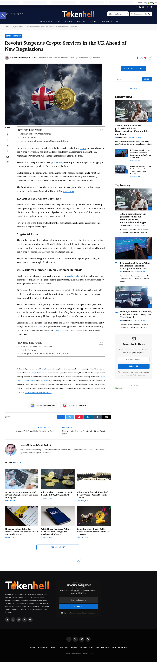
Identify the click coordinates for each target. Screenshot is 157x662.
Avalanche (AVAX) (14, 567)
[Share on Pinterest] (145, 58)
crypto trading (74, 275)
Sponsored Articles (29, 380)
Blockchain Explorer (50, 21)
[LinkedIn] (7, 145)
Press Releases (44, 380)
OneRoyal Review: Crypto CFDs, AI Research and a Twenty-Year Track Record (140, 170)
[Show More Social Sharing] (150, 58)
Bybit (40, 326)
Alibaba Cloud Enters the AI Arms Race (36, 658)
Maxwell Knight (122, 137)
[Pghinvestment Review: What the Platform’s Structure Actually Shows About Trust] (121, 153)
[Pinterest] (7, 151)
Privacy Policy (132, 375)
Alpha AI (133, 88)
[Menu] (6, 14)
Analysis (81, 21)
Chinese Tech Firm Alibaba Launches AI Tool (35, 431)
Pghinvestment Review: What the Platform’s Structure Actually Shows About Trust (140, 154)
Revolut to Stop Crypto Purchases (36, 133)
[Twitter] (7, 140)
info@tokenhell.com (38, 373)
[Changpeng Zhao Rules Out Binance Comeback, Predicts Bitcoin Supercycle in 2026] (21, 516)
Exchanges (106, 21)
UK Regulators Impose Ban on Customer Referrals (45, 140)
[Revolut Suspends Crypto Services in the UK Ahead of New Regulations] (58, 93)
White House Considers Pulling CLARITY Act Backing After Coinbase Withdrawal (56, 532)
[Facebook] (7, 134)
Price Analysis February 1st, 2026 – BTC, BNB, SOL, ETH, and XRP (57, 493)
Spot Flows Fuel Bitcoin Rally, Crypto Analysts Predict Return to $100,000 (93, 532)
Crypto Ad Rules (28, 137)
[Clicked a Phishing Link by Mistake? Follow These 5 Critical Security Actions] (94, 479)
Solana (67, 330)
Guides (93, 21)
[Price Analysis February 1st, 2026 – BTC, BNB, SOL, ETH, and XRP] (58, 479)
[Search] (151, 6)
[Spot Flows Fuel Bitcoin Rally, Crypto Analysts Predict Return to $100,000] (94, 516)
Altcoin (69, 21)
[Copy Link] (7, 162)
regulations (68, 191)
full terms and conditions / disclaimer (38, 392)
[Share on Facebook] (137, 58)
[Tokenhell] (78, 14)
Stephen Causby (18, 582)
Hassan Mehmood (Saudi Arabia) (24, 58)
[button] (3, 15)
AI (117, 21)
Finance (58, 330)
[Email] (7, 156)
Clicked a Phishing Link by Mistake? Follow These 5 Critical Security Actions (94, 495)
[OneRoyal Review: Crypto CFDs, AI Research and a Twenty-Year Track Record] (121, 169)
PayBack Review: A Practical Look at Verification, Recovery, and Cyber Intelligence (21, 495)
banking (59, 162)
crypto (83, 148)
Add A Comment (58, 547)
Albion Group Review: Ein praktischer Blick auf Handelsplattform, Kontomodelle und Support (132, 129)
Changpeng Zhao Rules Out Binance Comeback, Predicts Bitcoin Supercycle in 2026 (21, 532)
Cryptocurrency (13, 36)
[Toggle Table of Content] (100, 130)
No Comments (83, 58)
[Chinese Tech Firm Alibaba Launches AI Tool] (58, 617)
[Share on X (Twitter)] (141, 58)
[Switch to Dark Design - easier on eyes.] (147, 7)
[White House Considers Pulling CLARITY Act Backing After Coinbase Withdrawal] (58, 516)
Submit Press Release (133, 69)
